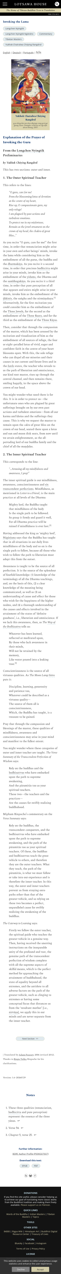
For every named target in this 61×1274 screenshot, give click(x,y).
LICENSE (30, 1253)
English (6, 52)
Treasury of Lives (40, 1234)
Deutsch (17, 52)
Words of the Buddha (17, 1214)
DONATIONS (30, 1192)
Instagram (41, 1243)
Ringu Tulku (20, 1059)
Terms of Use (22, 1248)
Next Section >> (30, 1038)
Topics (36, 1217)
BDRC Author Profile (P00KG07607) (31, 1153)
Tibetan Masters (13, 39)
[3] (16, 663)
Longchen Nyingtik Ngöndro (19, 34)
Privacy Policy (38, 1248)
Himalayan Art (32, 1231)
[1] (55, 297)
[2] (50, 525)
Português (28, 52)
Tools (30, 1222)
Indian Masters (37, 1214)
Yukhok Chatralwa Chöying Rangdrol (23, 44)
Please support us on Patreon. (35, 1205)
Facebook (29, 1243)
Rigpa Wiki (17, 1231)
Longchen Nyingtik (14, 28)
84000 (7, 1231)
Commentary (45, 34)
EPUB (24, 1166)
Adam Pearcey (26, 1055)
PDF (36, 1166)
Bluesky (18, 1243)
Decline (21, 1269)
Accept (40, 1269)
